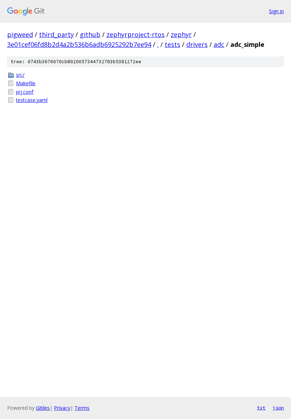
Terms (82, 407)
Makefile (25, 83)
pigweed (20, 34)
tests (172, 44)
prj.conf (24, 91)
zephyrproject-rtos (135, 34)
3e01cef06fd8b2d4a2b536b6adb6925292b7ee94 (79, 44)
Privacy (62, 407)
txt (261, 407)
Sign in (276, 11)
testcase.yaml (32, 100)
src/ (20, 74)
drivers (197, 44)
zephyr (181, 34)
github (90, 34)
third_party (56, 34)
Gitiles (43, 407)
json (278, 407)
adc (219, 44)
